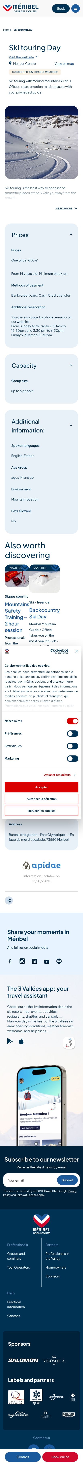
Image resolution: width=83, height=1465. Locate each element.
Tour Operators (18, 1267)
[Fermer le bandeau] (77, 651)
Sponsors (53, 1276)
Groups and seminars (16, 1256)
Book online (60, 1457)
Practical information (16, 1304)
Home (7, 29)
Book (61, 8)
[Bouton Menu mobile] (75, 8)
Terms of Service (26, 1195)
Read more (63, 208)
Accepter (41, 787)
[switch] (72, 733)
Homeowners (56, 1267)
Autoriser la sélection (42, 799)
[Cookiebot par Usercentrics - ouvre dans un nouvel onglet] (51, 651)
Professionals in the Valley (57, 1256)
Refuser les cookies (41, 810)
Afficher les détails (57, 775)
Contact (23, 1457)
